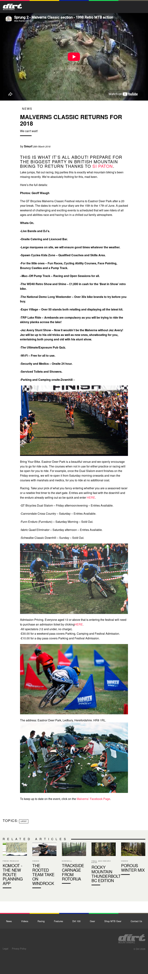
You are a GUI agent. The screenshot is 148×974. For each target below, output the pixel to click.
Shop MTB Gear (112, 921)
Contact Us (136, 921)
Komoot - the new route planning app (15, 866)
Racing (41, 921)
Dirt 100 (76, 921)
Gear (92, 921)
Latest (24, 821)
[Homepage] (131, 938)
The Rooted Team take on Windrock (44, 866)
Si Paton (102, 166)
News (27, 109)
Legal (5, 948)
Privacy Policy (19, 948)
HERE (91, 497)
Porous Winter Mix (133, 859)
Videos (24, 921)
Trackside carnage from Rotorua (74, 863)
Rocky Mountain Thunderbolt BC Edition (104, 864)
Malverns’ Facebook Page (93, 799)
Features (58, 921)
